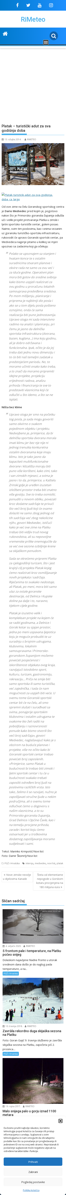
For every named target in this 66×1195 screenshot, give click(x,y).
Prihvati (33, 1162)
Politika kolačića (31, 1190)
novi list (51, 863)
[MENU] (46, 42)
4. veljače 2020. (13, 946)
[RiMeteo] (5, 33)
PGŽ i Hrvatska (12, 863)
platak (60, 863)
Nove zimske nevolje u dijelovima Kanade (17, 877)
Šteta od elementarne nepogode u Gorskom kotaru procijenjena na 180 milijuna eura (49, 881)
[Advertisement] (33, 84)
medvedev (40, 863)
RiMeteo (33, 19)
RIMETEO (31, 139)
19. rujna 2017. (13, 1106)
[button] (60, 1121)
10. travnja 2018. (14, 1026)
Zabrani (33, 1172)
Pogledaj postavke (33, 1182)
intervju (29, 863)
